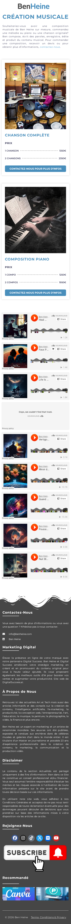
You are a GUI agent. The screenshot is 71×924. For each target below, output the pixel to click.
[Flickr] (48, 838)
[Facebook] (15, 838)
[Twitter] (39, 838)
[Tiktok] (31, 838)
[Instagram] (23, 838)
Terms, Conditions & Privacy (48, 917)
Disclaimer (12, 760)
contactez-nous (50, 46)
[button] (4, 6)
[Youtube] (56, 838)
